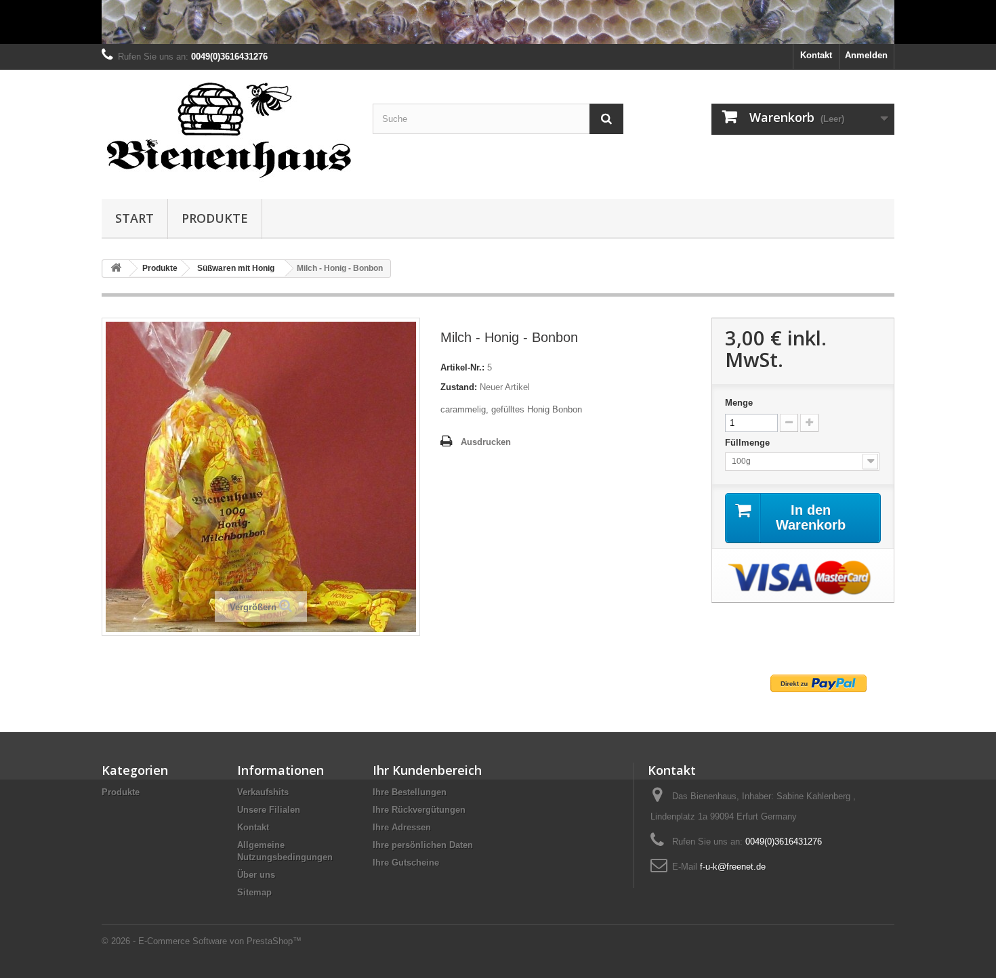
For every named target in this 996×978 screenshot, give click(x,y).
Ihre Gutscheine (406, 862)
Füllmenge (748, 443)
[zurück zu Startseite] (116, 268)
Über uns (256, 875)
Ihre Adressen (402, 827)
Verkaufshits (263, 792)
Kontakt (816, 55)
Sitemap (254, 892)
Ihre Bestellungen (410, 792)
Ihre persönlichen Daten (423, 845)
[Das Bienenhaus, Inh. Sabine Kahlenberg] (227, 131)
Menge (739, 403)
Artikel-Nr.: (462, 367)
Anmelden (866, 55)
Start (134, 218)
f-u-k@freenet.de (733, 867)
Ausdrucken (486, 442)
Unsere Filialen (268, 810)
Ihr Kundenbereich (427, 770)
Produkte (215, 218)
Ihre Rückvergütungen (419, 810)
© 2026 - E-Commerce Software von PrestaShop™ (202, 941)
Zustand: (458, 387)
